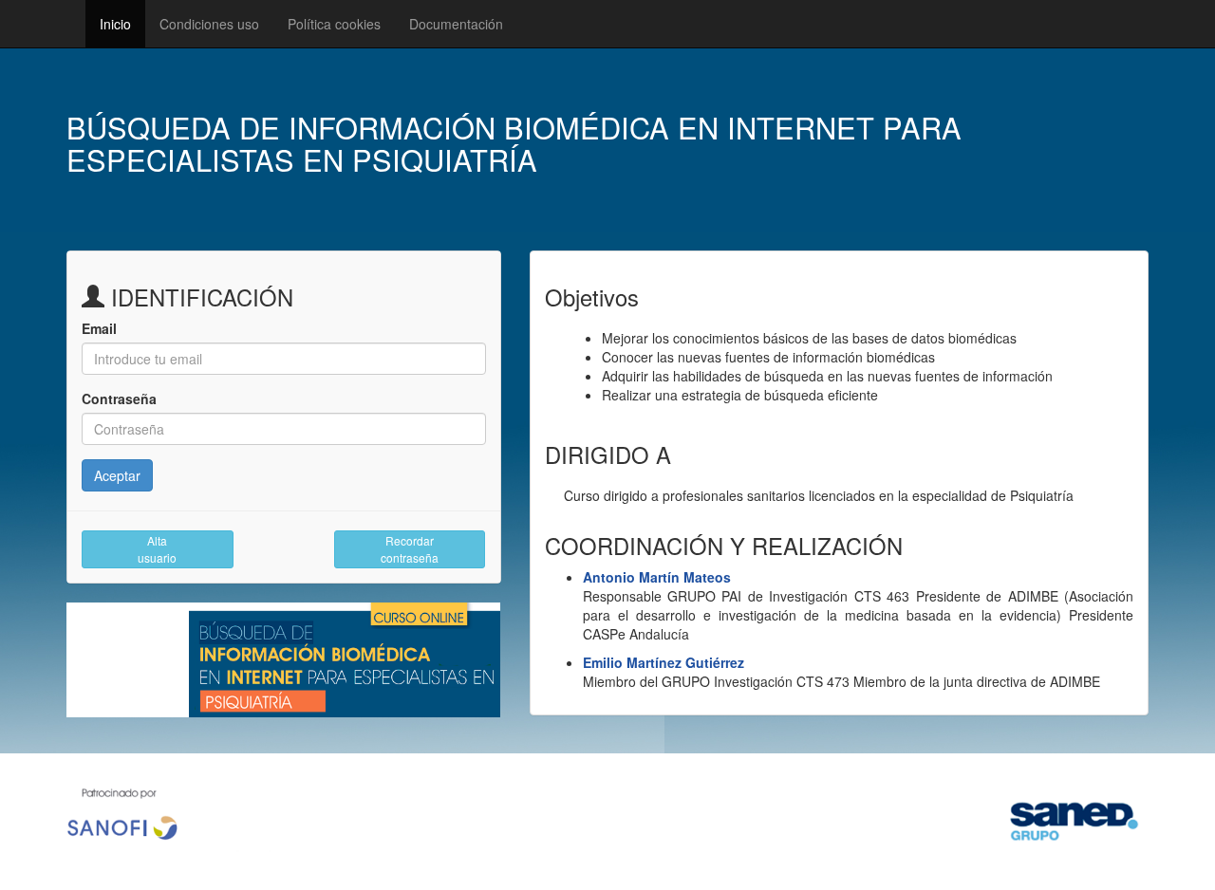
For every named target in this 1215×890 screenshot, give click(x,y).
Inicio (115, 23)
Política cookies (334, 23)
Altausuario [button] (157, 549)
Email (99, 328)
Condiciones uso (209, 23)
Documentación (456, 23)
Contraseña (119, 398)
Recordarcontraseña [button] (410, 549)
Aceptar (117, 475)
